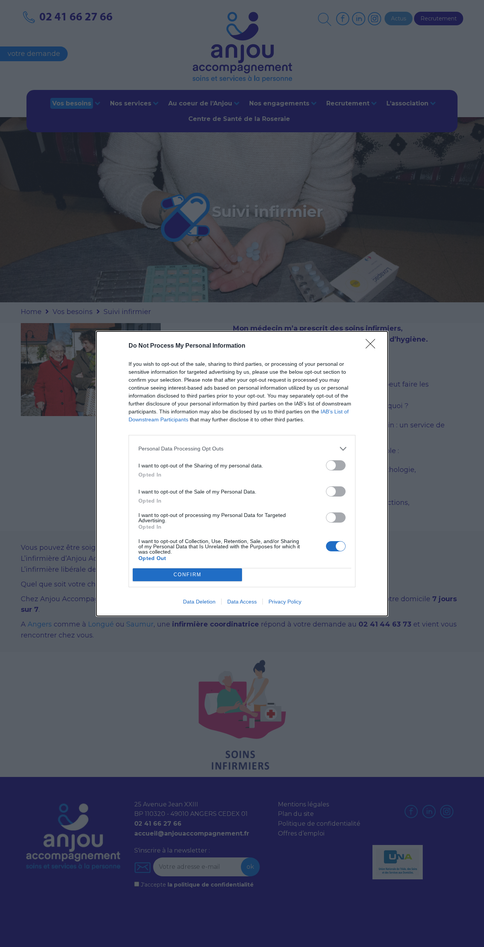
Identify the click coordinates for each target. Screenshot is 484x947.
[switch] (336, 465)
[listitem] (242, 449)
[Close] (373, 346)
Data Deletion (199, 602)
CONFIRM (188, 574)
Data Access (242, 602)
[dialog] (242, 473)
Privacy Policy (284, 602)
